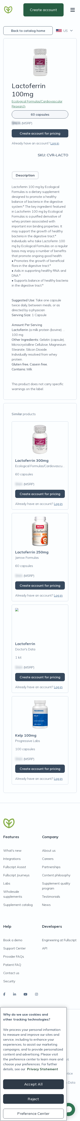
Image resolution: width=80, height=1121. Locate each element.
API (44, 948)
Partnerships (51, 867)
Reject (33, 1099)
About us (49, 850)
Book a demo (12, 940)
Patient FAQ (12, 965)
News (46, 905)
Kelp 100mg (25, 735)
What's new (12, 850)
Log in (54, 143)
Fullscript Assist (14, 867)
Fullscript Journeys (16, 875)
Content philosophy (56, 875)
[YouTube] (25, 994)
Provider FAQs (13, 956)
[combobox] (65, 30)
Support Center (14, 948)
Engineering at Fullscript (59, 940)
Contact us (11, 973)
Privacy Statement (42, 1069)
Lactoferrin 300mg (31, 460)
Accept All (33, 1084)
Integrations (12, 859)
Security (9, 981)
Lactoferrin (25, 643)
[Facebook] (4, 994)
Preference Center (33, 1113)
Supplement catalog (18, 905)
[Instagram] (36, 994)
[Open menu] (73, 9)
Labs (6, 883)
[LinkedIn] (14, 994)
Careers (48, 859)
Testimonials (51, 896)
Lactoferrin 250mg (31, 552)
